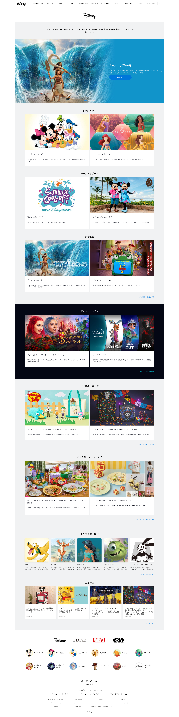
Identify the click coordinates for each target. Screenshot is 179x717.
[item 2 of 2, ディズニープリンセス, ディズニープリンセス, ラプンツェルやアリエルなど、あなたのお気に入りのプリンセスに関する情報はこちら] (122, 132)
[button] (17, 71)
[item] (49, 3)
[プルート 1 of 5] (37, 550)
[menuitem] (38, 3)
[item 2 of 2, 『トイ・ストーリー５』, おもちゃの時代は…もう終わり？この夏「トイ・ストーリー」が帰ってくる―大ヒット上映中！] (122, 258)
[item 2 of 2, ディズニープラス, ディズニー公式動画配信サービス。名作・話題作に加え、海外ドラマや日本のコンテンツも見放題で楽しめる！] (122, 333)
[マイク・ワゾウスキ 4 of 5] (116, 550)
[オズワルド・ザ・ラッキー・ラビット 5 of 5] (142, 550)
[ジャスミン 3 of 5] (89, 550)
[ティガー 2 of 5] (63, 550)
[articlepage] (40, 595)
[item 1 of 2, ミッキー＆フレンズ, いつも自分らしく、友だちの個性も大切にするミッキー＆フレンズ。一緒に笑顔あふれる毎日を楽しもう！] (57, 132)
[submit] (160, 3)
